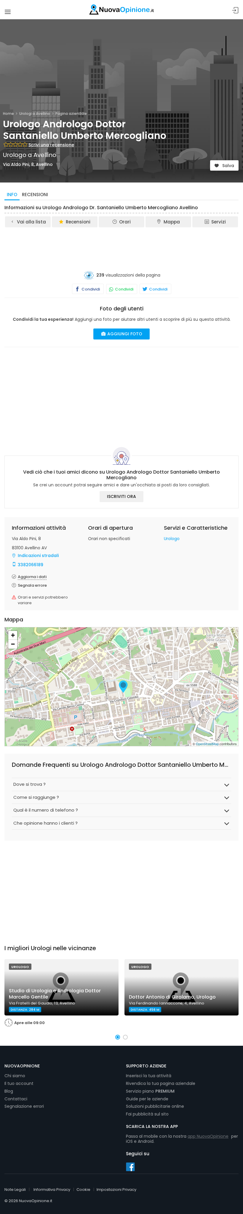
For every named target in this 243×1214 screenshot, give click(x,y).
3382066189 (30, 565)
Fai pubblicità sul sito (147, 1114)
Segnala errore (32, 585)
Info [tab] (12, 194)
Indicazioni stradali (38, 555)
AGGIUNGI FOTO (124, 334)
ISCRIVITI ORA (121, 496)
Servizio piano (150, 1091)
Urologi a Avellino (34, 113)
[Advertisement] (121, 244)
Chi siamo (14, 1075)
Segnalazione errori (24, 1106)
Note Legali (15, 1189)
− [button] (13, 644)
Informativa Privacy (51, 1189)
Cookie (83, 1189)
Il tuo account (18, 1083)
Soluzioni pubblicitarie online (155, 1106)
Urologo (172, 539)
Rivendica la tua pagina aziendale (160, 1083)
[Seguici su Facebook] (130, 1166)
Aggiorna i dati (32, 577)
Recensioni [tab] (35, 194)
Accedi (235, 10)
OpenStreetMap (207, 743)
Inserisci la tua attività (148, 1075)
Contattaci (15, 1099)
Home (8, 113)
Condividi (90, 289)
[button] (118, 1037)
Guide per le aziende (147, 1099)
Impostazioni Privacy (116, 1189)
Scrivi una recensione (51, 145)
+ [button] (13, 635)
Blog (8, 1091)
